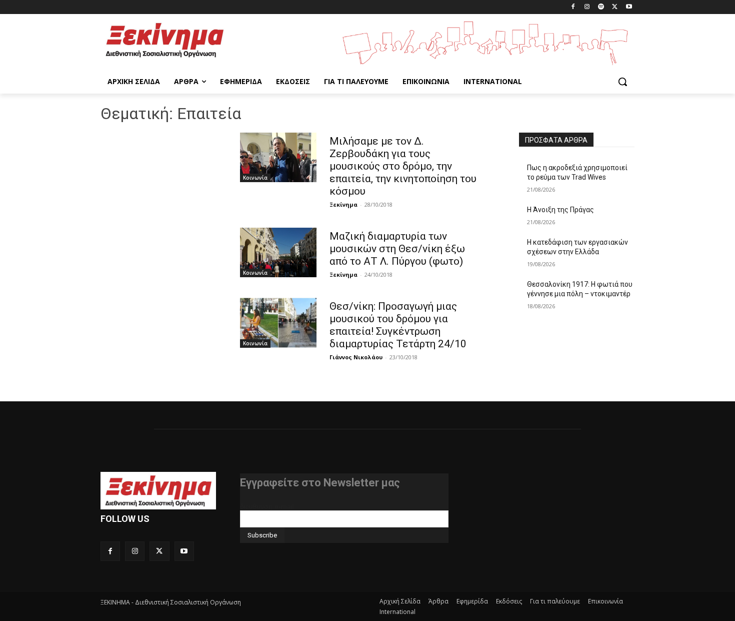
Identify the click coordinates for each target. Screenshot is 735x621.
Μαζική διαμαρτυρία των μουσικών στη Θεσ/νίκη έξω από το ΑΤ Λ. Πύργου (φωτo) (397, 248)
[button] (622, 82)
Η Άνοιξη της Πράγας (560, 210)
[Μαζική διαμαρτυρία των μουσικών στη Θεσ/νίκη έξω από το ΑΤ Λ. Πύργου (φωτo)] (278, 252)
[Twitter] (614, 7)
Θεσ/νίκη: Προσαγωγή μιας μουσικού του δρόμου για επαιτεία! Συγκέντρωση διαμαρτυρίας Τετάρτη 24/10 (398, 325)
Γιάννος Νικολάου (356, 357)
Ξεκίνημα (344, 204)
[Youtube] (628, 7)
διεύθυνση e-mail (267, 506)
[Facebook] (573, 7)
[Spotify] (601, 7)
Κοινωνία (255, 177)
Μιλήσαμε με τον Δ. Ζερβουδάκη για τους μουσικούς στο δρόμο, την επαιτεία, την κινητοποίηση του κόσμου (403, 166)
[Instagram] (587, 7)
